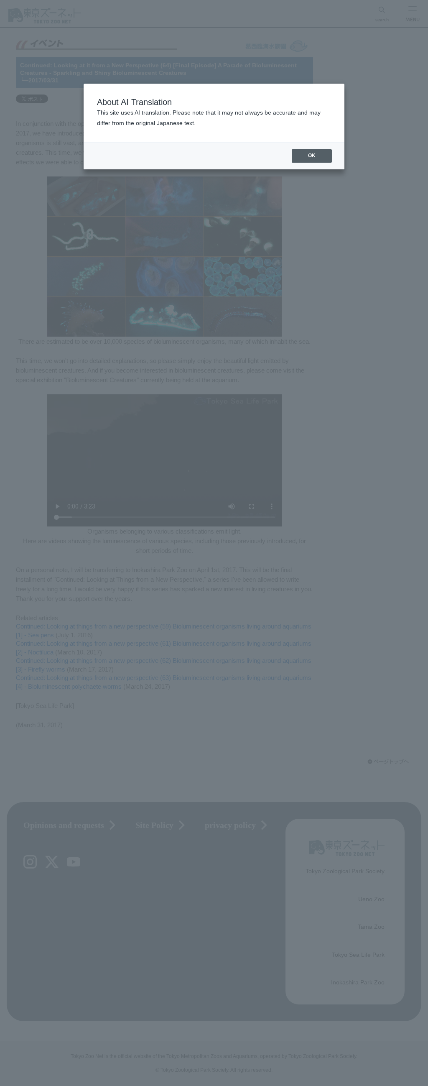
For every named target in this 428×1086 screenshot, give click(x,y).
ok (312, 155)
